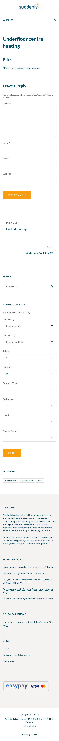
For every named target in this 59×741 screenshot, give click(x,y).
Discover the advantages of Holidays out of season (28, 598)
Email (6, 158)
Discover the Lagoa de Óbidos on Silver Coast (25, 573)
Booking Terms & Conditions (17, 654)
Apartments (10, 480)
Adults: (6, 351)
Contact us (8, 661)
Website (7, 173)
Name (6, 143)
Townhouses (26, 480)
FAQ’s (6, 648)
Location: (7, 415)
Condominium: (10, 431)
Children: (7, 367)
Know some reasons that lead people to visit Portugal (29, 567)
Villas (40, 480)
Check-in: (8, 319)
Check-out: (9, 335)
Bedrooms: (8, 399)
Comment (8, 103)
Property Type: (10, 383)
